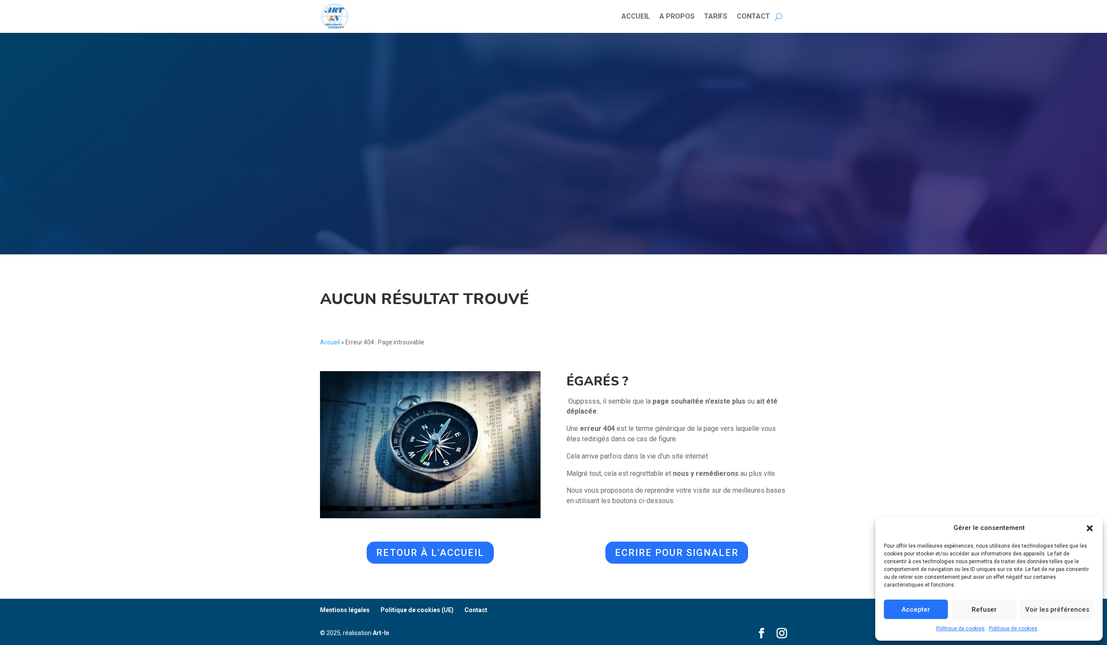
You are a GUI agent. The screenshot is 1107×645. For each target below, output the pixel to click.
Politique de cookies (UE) (417, 609)
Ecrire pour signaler (677, 552)
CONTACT (753, 16)
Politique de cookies (960, 629)
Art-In (381, 632)
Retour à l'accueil (430, 552)
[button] (1089, 528)
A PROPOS (676, 16)
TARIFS (715, 16)
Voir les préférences (1057, 609)
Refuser (984, 609)
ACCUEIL (635, 16)
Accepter (916, 609)
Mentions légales (345, 609)
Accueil (330, 342)
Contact (475, 609)
